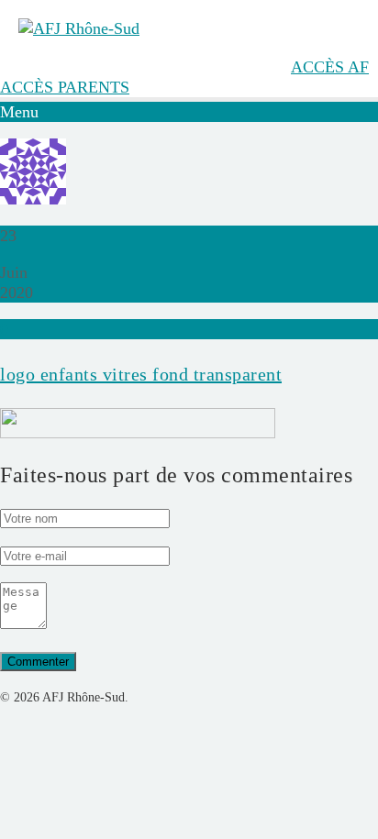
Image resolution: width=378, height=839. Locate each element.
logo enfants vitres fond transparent (141, 374)
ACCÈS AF (330, 67)
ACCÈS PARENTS (64, 87)
